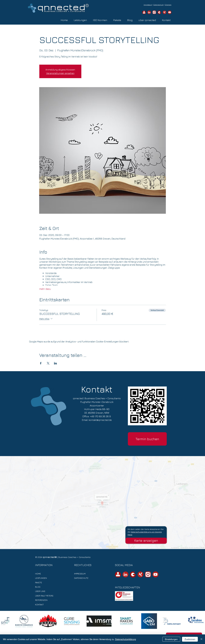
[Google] (159, 12)
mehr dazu (45, 289)
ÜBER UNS (40, 591)
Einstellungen (171, 639)
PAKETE (38, 582)
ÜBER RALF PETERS (44, 595)
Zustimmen (190, 639)
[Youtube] (155, 574)
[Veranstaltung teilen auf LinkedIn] (55, 363)
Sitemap (168, 5)
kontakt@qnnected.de (100, 420)
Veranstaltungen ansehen (60, 73)
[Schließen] (201, 639)
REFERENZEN (41, 600)
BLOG (37, 587)
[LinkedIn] (149, 12)
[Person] (144, 12)
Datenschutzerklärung (125, 639)
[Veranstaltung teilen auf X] (48, 363)
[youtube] (169, 12)
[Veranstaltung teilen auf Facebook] (40, 363)
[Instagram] (148, 574)
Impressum (148, 5)
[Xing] (164, 12)
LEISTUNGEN (41, 578)
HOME (38, 573)
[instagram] (154, 12)
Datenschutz (158, 5)
